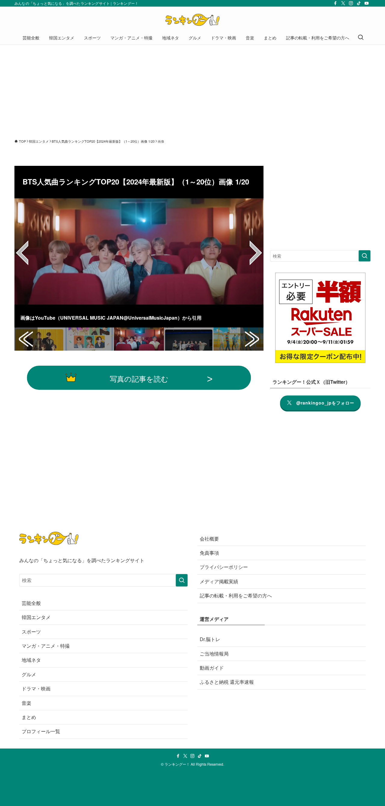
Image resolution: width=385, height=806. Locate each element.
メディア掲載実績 (219, 581)
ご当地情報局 (214, 653)
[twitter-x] (343, 3)
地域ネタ (31, 659)
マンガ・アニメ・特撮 (46, 645)
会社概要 (209, 538)
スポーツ (31, 631)
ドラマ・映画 (36, 688)
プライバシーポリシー (224, 566)
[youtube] (367, 3)
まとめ (29, 717)
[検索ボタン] (360, 38)
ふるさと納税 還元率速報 (227, 681)
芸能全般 (31, 603)
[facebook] (335, 3)
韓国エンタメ (36, 617)
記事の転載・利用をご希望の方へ (236, 595)
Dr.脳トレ (210, 639)
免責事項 (209, 552)
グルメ (29, 674)
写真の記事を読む (139, 378)
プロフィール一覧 (41, 731)
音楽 (26, 702)
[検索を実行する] (365, 256)
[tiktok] (359, 3)
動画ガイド (212, 667)
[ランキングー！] (192, 20)
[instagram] (351, 3)
